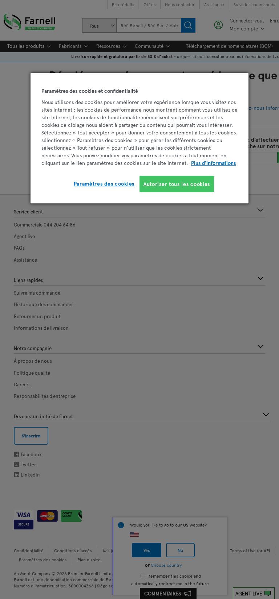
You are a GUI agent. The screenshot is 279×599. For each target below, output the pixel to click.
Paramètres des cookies (104, 183)
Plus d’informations (213, 162)
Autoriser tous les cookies (176, 183)
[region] (139, 138)
